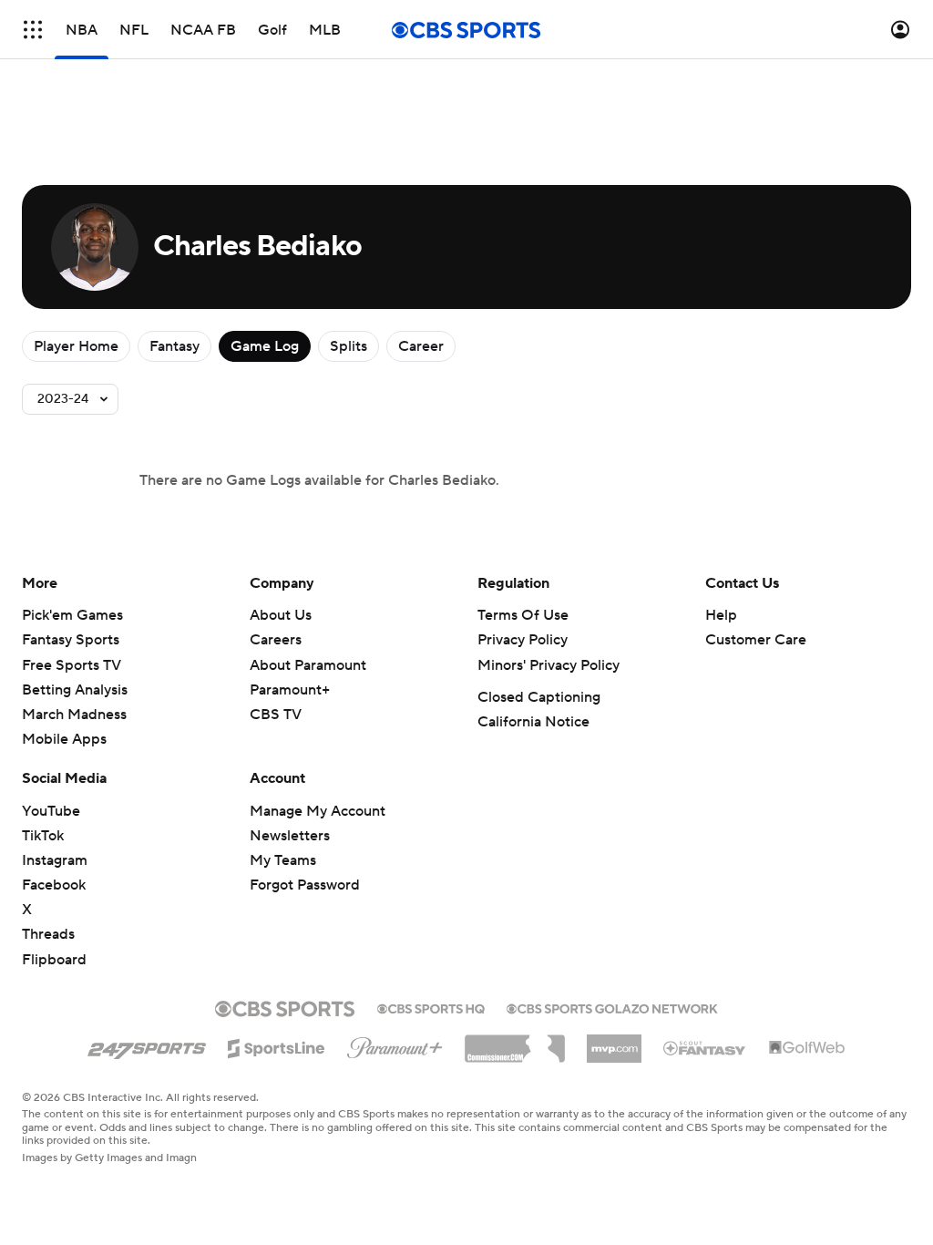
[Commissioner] (515, 1042)
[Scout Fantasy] (705, 1047)
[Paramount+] (395, 1044)
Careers (276, 640)
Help (721, 615)
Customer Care (755, 640)
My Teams (283, 860)
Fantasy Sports (70, 640)
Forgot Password (305, 885)
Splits (348, 346)
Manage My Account (317, 811)
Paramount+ (290, 690)
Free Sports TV (71, 665)
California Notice (533, 722)
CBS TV (276, 714)
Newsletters (290, 836)
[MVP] (614, 1042)
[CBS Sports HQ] (431, 1007)
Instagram (54, 860)
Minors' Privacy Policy (548, 665)
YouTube (51, 811)
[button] (33, 29)
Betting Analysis (75, 690)
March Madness (74, 714)
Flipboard (54, 960)
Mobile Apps (64, 739)
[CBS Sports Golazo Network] (612, 1007)
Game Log (265, 346)
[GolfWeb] (807, 1048)
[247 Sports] (146, 1045)
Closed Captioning (538, 697)
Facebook (54, 885)
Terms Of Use (523, 615)
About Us (281, 615)
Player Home (76, 346)
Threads (48, 934)
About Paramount (308, 665)
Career (421, 346)
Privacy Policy (522, 640)
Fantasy (174, 346)
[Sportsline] (276, 1045)
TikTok (43, 836)
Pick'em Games (72, 615)
